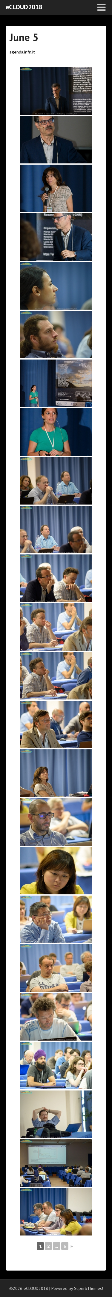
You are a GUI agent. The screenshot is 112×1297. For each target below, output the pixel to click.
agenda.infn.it (22, 51)
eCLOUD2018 (24, 7)
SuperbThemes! (88, 1288)
